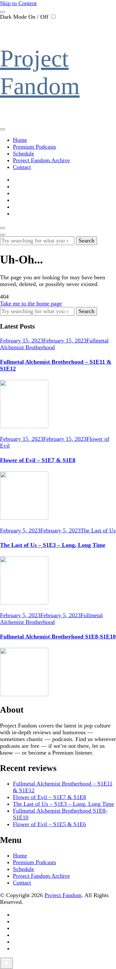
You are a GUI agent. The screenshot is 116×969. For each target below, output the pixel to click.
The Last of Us (98, 530)
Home (20, 140)
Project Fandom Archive (41, 160)
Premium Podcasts (34, 146)
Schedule (23, 153)
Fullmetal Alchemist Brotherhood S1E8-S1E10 (58, 636)
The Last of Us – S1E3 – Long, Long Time (52, 545)
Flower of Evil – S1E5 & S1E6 (49, 824)
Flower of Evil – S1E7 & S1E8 (37, 460)
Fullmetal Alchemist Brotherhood (54, 344)
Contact (22, 167)
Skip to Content (18, 3)
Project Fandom (63, 895)
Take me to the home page (31, 303)
